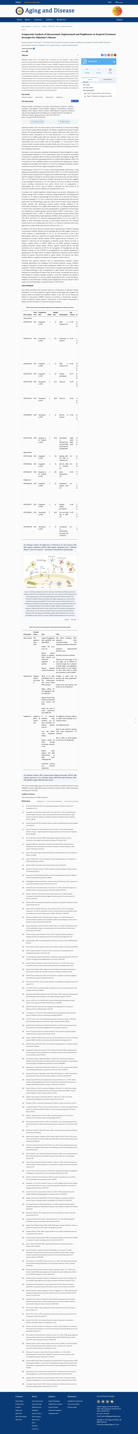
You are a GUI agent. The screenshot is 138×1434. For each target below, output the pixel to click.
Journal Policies (53, 1407)
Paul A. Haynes (50, 45)
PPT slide (73, 619)
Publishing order (41, 801)
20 (36, 199)
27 (53, 233)
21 (38, 199)
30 (77, 238)
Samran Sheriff (98, 42)
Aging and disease (26, 26)
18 (29, 197)
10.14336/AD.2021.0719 (65, 26)
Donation (35, 1426)
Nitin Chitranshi (56, 42)
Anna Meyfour (87, 42)
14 (25, 179)
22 (37, 218)
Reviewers (61, 19)
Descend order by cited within (71, 801)
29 (63, 236)
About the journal (37, 1401)
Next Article (65, 122)
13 (62, 172)
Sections (90, 79)
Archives (18, 1407)
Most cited (18, 1420)
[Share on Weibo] (108, 55)
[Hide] (135, 723)
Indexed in (35, 1410)
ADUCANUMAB (88, 90)
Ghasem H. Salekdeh (38, 45)
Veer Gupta (46, 42)
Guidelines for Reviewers (75, 1401)
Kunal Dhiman (26, 45)
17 (27, 179)
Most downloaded (20, 1416)
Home (19, 19)
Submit (120, 19)
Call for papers (36, 1416)
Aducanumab (39, 97)
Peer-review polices (74, 1404)
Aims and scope (36, 1404)
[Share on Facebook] (102, 55)
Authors (49, 19)
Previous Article (38, 122)
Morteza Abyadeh (27, 42)
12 (60, 172)
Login (110, 2)
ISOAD (18, 2)
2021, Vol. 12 (36, 26)
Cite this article (88, 88)
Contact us (35, 1429)
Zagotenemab (49, 97)
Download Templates (54, 1410)
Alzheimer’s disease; (27, 97)
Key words (86, 85)
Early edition (19, 1401)
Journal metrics (36, 1413)
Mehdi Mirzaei (72, 45)
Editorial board (36, 1407)
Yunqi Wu (65, 42)
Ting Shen (107, 42)
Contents (38, 19)
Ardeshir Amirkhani (76, 42)
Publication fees (53, 1413)
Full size (67, 619)
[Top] (135, 719)
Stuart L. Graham (61, 45)
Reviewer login (72, 1407)
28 (55, 233)
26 (55, 223)
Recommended (108, 79)
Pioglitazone (59, 97)
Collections (18, 1410)
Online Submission (54, 1401)
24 (39, 218)
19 (31, 197)
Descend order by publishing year (55, 801)
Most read (18, 1413)
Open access (35, 1420)
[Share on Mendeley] (114, 55)
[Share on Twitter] (105, 55)
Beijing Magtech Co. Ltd (111, 1424)
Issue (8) (44, 26)
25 (53, 223)
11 (49, 164)
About (27, 19)
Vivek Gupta (37, 42)
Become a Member (32, 2)
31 (68, 257)
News (33, 1423)
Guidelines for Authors (55, 1404)
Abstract (86, 82)
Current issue (19, 1404)
